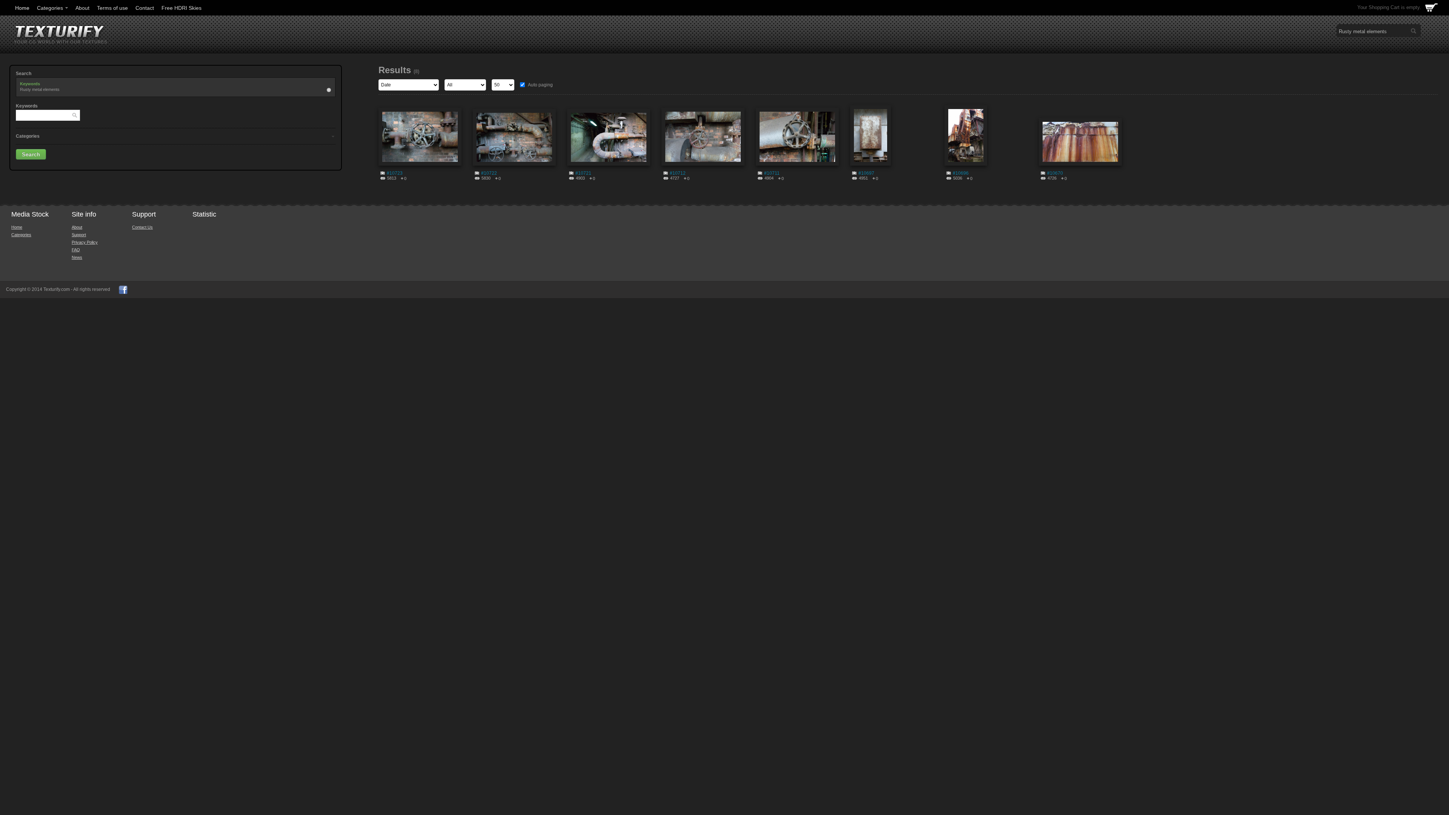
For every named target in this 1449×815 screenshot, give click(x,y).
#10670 (1055, 173)
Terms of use (112, 8)
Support (79, 234)
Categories (50, 8)
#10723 (395, 173)
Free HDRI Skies (182, 8)
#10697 (866, 173)
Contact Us (142, 227)
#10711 (772, 173)
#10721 (583, 173)
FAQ (76, 250)
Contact (144, 8)
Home (22, 8)
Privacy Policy (85, 242)
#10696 (961, 173)
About (82, 8)
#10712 (678, 173)
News (77, 257)
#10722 (489, 173)
